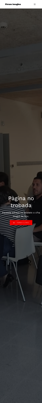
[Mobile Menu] (34, 4)
